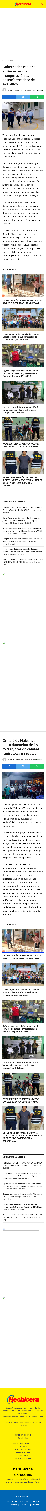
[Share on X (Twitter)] (23, 97)
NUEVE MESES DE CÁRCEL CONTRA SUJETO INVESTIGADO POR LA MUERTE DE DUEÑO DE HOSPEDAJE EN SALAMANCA (22, 481)
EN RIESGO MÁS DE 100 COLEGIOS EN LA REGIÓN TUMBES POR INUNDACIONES (22, 301)
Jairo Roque (14, 90)
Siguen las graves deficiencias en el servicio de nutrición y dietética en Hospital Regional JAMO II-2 (20, 373)
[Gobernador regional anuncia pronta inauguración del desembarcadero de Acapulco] (23, 116)
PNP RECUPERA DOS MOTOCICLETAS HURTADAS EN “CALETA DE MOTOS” (20, 445)
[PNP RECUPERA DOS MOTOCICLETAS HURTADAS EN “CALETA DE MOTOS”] (23, 428)
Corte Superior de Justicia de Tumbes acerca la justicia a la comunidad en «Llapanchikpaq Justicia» (20, 337)
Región (40, 90)
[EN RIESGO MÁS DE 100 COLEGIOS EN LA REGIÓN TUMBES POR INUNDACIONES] (23, 285)
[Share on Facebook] (9, 97)
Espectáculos (34, 1505)
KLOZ (28, 1496)
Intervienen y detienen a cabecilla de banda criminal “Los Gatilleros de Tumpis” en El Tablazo (20, 410)
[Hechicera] (23, 4)
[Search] (42, 4)
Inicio (7, 1501)
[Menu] (4, 4)
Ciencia (23, 1505)
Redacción (14, 759)
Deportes (13, 1505)
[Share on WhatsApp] (37, 97)
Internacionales (37, 1501)
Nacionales (24, 1501)
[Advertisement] (23, 33)
